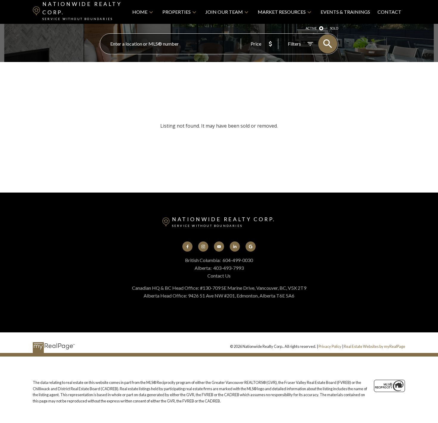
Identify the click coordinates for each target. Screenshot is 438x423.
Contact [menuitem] (389, 12)
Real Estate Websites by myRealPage (374, 346)
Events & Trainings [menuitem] (345, 12)
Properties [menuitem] (176, 12)
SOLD (334, 28)
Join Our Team (224, 12)
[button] (187, 246)
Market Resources (282, 12)
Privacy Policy (330, 346)
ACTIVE (311, 28)
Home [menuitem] (139, 12)
